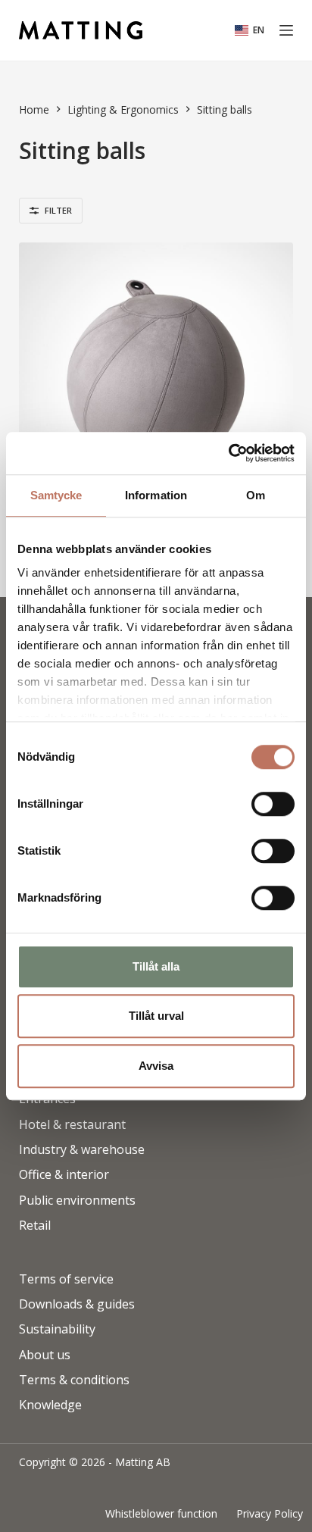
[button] (249, 30)
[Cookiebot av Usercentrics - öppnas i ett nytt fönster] (228, 453)
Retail (35, 1225)
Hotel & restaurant (72, 1125)
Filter (58, 210)
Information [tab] (156, 495)
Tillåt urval (156, 1015)
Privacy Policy (269, 1514)
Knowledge (50, 1405)
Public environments (77, 1200)
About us (44, 1355)
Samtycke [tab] (56, 495)
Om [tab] (255, 495)
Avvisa (156, 1065)
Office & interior (64, 1175)
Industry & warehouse (82, 1150)
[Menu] (286, 30)
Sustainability (57, 1329)
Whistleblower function (161, 1514)
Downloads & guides (77, 1304)
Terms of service (66, 1279)
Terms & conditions (74, 1380)
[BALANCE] (156, 379)
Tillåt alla (156, 966)
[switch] (273, 804)
